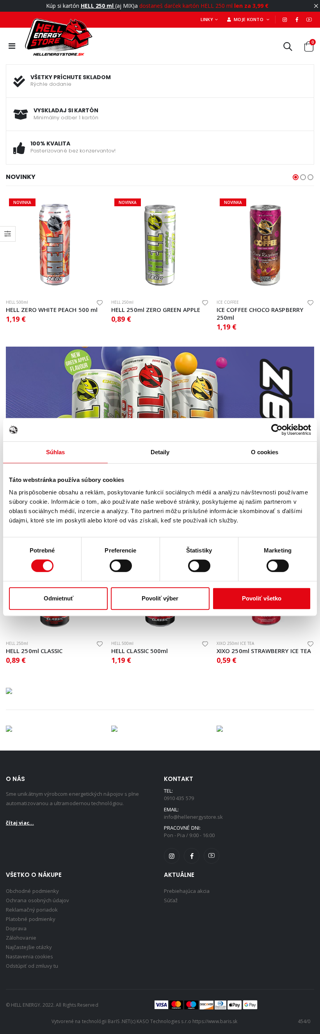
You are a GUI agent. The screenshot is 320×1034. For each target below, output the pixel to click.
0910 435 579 (179, 798)
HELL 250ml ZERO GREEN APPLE (155, 309)
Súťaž (171, 900)
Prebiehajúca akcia (187, 890)
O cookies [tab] (265, 452)
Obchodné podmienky (32, 890)
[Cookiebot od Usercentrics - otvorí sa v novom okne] (277, 430)
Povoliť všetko (261, 598)
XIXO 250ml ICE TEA (235, 643)
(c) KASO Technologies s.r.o (160, 1021)
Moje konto (248, 19)
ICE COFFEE (228, 302)
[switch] (121, 565)
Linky (207, 19)
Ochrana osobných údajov (37, 900)
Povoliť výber (160, 598)
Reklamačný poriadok (32, 909)
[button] (288, 48)
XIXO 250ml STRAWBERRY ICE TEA (264, 651)
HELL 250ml (122, 302)
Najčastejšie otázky (29, 947)
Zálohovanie (21, 937)
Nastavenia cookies (29, 956)
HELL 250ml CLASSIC (34, 651)
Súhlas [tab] (55, 452)
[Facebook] (297, 19)
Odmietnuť (58, 598)
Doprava (16, 928)
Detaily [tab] (160, 452)
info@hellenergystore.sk (193, 816)
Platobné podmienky (30, 918)
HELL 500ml (17, 302)
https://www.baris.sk (214, 1021)
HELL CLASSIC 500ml (139, 651)
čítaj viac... (20, 822)
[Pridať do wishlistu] (100, 302)
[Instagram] (284, 19)
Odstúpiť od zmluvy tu (32, 965)
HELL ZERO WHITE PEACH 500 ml (52, 309)
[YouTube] (309, 19)
